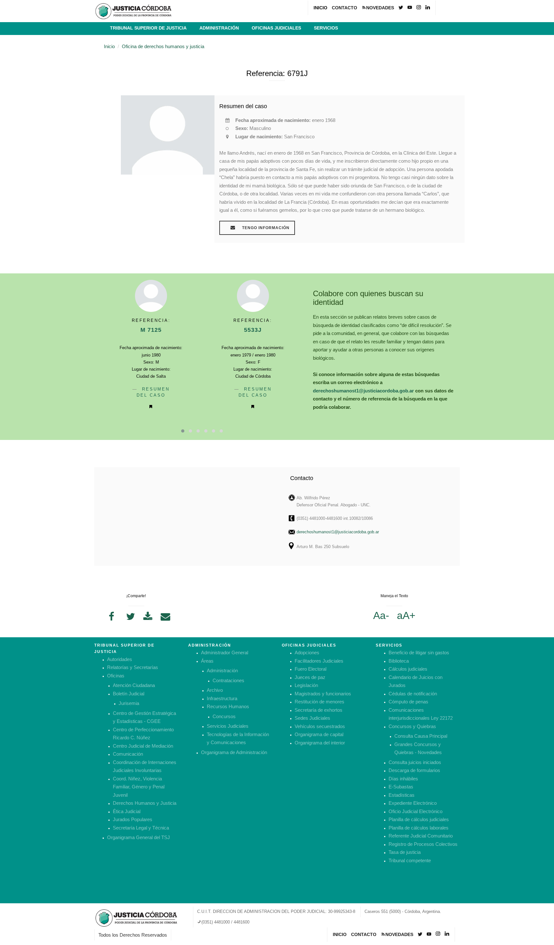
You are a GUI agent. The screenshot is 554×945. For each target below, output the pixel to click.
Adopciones (307, 652)
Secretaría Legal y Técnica (141, 827)
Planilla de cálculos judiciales (419, 819)
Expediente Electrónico (413, 803)
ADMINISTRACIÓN (219, 27)
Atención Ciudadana (134, 685)
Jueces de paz (310, 677)
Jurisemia (129, 703)
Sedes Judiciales (312, 718)
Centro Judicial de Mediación (143, 746)
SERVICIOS (326, 27)
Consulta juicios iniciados (415, 762)
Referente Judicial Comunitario (421, 835)
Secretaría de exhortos (318, 710)
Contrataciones (228, 680)
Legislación (306, 685)
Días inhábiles (403, 778)
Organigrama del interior (320, 742)
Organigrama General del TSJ (138, 837)
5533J (253, 330)
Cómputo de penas (408, 701)
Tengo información (265, 228)
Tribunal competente (410, 860)
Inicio (109, 46)
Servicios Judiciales (227, 726)
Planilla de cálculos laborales (419, 827)
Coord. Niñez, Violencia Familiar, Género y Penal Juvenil (138, 787)
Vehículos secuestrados (320, 726)
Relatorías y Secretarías (132, 667)
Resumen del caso (243, 106)
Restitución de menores (319, 701)
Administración (222, 670)
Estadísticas (402, 795)
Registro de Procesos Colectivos (423, 844)
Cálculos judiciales (408, 669)
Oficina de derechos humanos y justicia (163, 46)
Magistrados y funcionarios (323, 693)
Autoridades (119, 659)
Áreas (207, 661)
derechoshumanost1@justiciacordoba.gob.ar (363, 390)
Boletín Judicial (128, 693)
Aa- (381, 615)
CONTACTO (344, 7)
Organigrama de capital (319, 734)
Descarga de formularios (414, 770)
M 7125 (151, 330)
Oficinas (115, 675)
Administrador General (224, 652)
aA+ (406, 615)
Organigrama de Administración (234, 752)
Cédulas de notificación (413, 693)
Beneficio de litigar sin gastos (419, 652)
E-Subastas (401, 786)
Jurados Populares (132, 819)
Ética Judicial (126, 811)
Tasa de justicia (405, 852)
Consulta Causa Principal (420, 736)
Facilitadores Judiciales (319, 661)
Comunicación (128, 754)
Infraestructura (222, 698)
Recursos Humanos (228, 706)
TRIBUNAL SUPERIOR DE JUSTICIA (148, 27)
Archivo (215, 690)
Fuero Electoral (310, 669)
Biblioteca (399, 661)
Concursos (224, 716)
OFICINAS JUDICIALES (276, 27)
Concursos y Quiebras (412, 726)
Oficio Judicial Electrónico (415, 811)
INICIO (320, 7)
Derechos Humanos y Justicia (144, 803)
